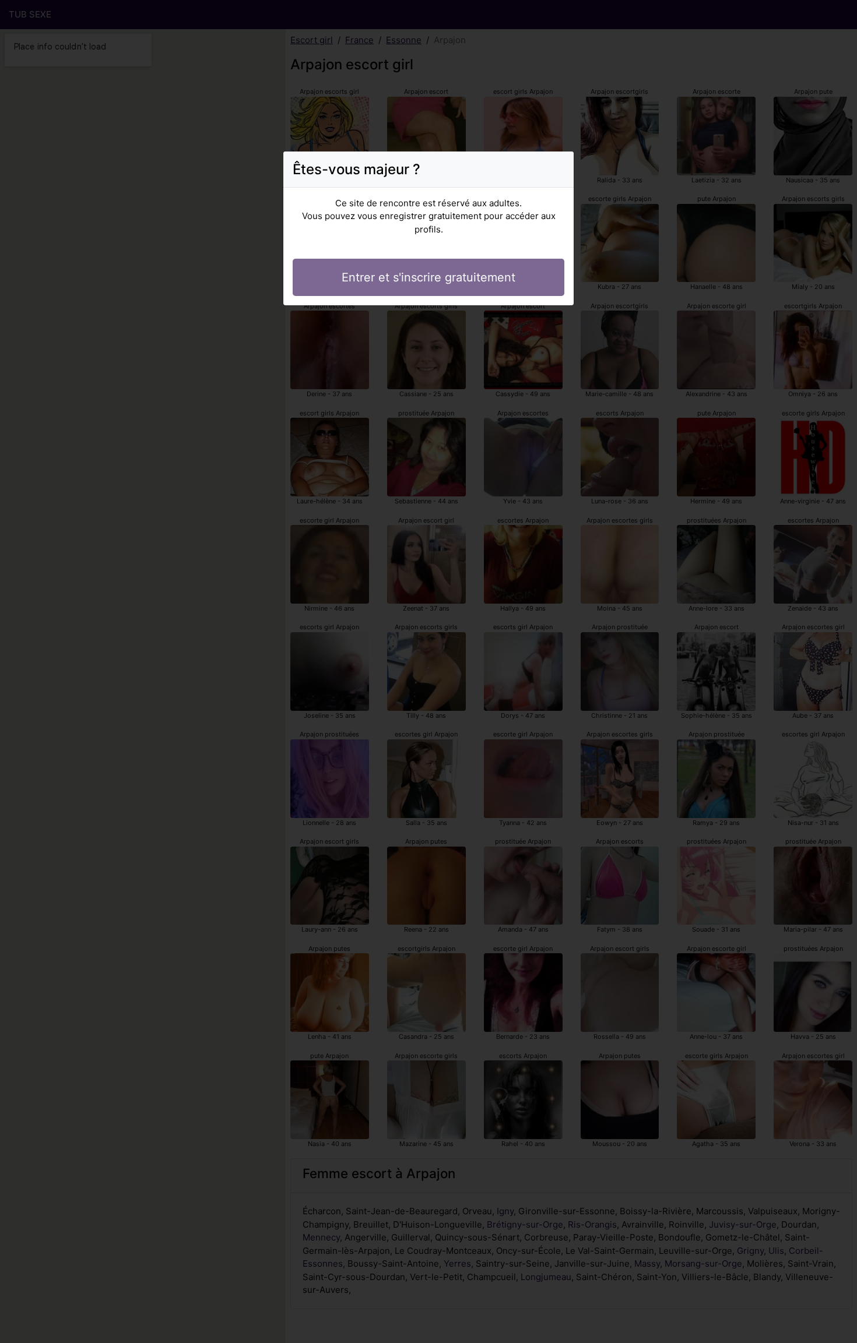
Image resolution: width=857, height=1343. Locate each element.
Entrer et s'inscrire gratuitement (428, 277)
